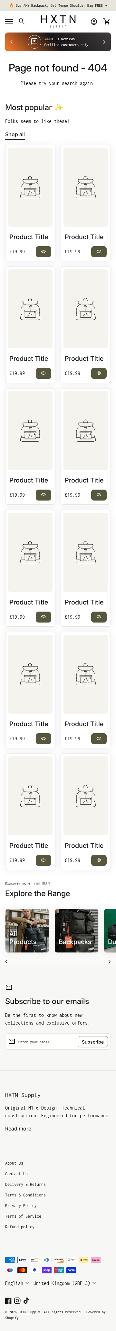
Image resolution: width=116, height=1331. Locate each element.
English (18, 1283)
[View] (30, 187)
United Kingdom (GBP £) (66, 1283)
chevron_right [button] (104, 42)
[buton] (18, 1283)
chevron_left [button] (11, 42)
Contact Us (16, 1173)
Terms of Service (23, 1216)
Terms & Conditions (25, 1195)
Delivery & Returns (25, 1184)
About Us (14, 1163)
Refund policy (19, 1226)
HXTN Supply (23, 1095)
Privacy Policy (21, 1205)
